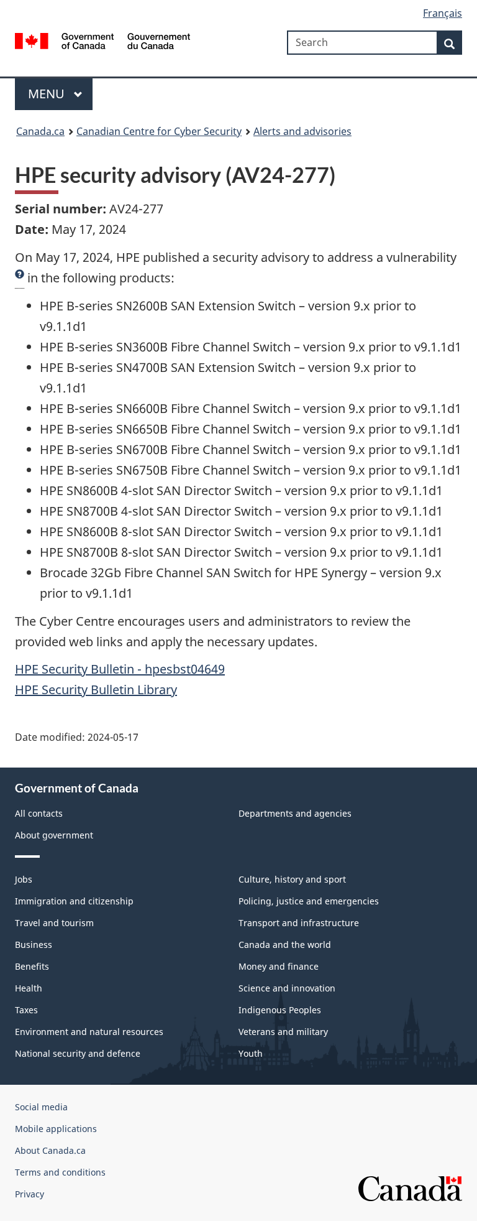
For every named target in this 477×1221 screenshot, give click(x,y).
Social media (41, 1107)
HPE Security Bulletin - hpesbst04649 (120, 669)
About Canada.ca (50, 1150)
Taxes (26, 1010)
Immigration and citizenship (74, 901)
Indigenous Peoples (279, 1010)
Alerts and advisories (302, 131)
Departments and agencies (295, 813)
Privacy (29, 1194)
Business (33, 944)
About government (54, 835)
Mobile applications (56, 1129)
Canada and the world (284, 944)
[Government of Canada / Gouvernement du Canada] (103, 40)
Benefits (32, 966)
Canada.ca (40, 131)
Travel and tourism (54, 923)
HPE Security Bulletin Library (96, 689)
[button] (19, 278)
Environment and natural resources (89, 1032)
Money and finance (278, 966)
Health (28, 988)
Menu (48, 93)
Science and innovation (286, 988)
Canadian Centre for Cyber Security (159, 131)
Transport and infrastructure (298, 923)
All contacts (39, 813)
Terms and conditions (60, 1172)
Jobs (23, 879)
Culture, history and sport (292, 879)
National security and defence (77, 1053)
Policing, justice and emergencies (308, 901)
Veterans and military (283, 1032)
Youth (250, 1053)
